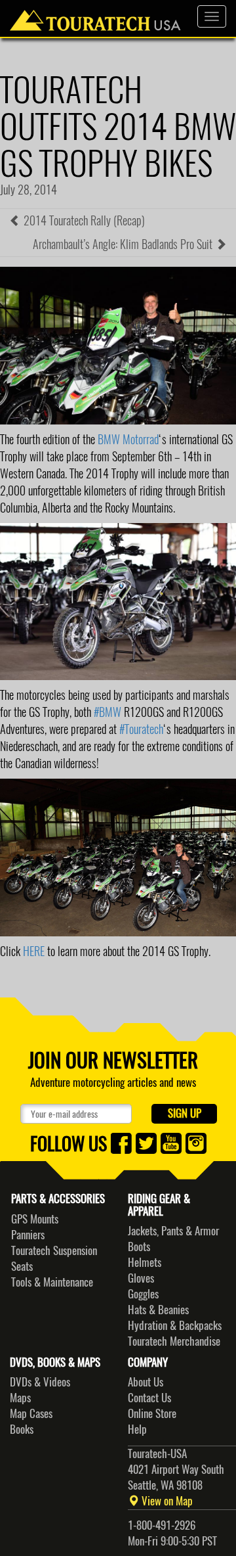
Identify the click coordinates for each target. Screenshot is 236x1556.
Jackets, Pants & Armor (173, 1231)
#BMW (107, 712)
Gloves (141, 1278)
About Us (145, 1382)
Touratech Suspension (54, 1250)
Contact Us (149, 1397)
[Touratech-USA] (95, 16)
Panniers (28, 1234)
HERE (34, 951)
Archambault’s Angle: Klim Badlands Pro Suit (124, 244)
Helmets (144, 1262)
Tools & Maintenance (52, 1282)
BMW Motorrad (128, 439)
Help (137, 1429)
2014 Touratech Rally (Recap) (83, 220)
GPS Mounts (34, 1219)
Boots (139, 1246)
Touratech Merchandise (174, 1341)
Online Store (152, 1413)
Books (21, 1429)
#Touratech (141, 729)
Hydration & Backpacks (175, 1325)
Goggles (143, 1294)
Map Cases (31, 1413)
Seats (22, 1266)
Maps (20, 1397)
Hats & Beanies (158, 1309)
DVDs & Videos (40, 1382)
